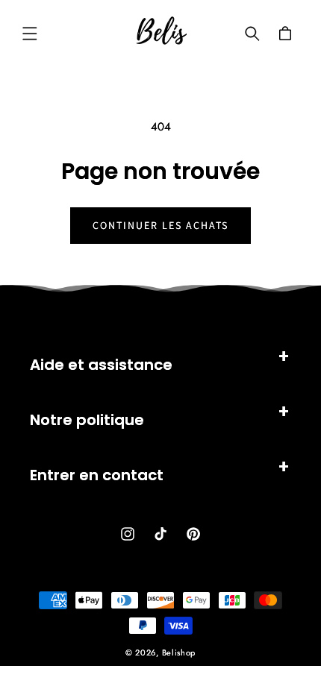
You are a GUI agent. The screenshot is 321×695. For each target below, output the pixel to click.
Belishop (179, 652)
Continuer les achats (160, 225)
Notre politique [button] (87, 419)
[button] (29, 33)
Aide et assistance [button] (101, 364)
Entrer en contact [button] (96, 475)
